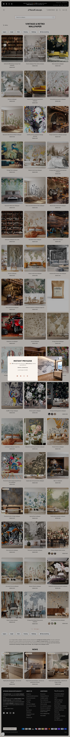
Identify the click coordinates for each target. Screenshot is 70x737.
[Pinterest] (27, 376)
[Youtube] (20, 376)
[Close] (60, 358)
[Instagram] (24, 376)
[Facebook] (17, 376)
